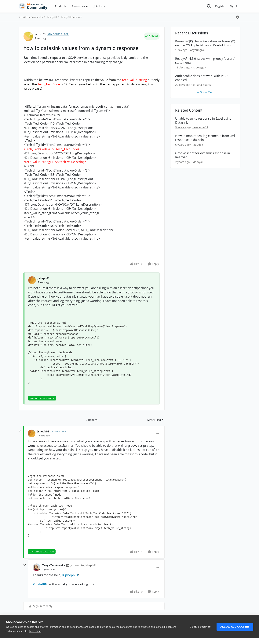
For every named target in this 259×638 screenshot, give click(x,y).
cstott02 (40, 34)
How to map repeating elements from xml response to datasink (205, 138)
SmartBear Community (31, 17)
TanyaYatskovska (53, 565)
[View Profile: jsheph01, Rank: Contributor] (31, 433)
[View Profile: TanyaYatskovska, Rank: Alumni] (36, 567)
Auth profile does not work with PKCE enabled (201, 78)
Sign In (234, 6)
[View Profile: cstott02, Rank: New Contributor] (28, 36)
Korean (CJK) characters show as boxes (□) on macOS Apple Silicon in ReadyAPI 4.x (205, 43)
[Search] (209, 6)
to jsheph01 (89, 565)
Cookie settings (200, 626)
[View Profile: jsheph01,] (32, 280)
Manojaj (197, 162)
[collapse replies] (20, 431)
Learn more (35, 631)
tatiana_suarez (202, 85)
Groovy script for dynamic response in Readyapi (202, 155)
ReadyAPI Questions (71, 17)
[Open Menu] (237, 17)
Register (220, 6)
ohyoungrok (197, 50)
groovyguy (199, 67)
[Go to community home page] (33, 6)
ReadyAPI (52, 17)
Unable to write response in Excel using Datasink (203, 121)
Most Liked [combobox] (156, 420)
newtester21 (200, 127)
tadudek (197, 144)
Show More (207, 92)
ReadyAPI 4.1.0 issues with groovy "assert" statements (205, 61)
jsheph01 (43, 278)
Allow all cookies (235, 626)
